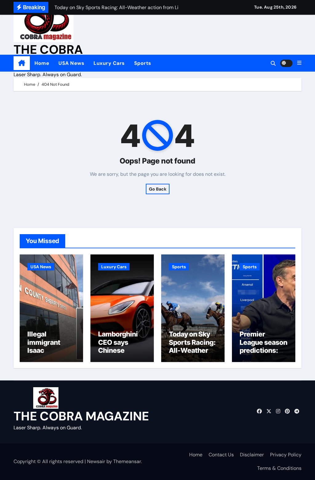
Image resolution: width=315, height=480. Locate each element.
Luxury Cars (109, 63)
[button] (299, 63)
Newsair (96, 461)
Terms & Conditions (279, 468)
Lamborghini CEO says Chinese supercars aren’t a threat (120, 350)
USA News (71, 63)
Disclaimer (252, 454)
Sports (142, 63)
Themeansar (127, 461)
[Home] (22, 63)
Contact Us (221, 454)
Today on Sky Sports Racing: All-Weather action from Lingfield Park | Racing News (192, 354)
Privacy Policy (285, 454)
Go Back (157, 189)
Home (41, 63)
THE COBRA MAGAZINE (81, 416)
